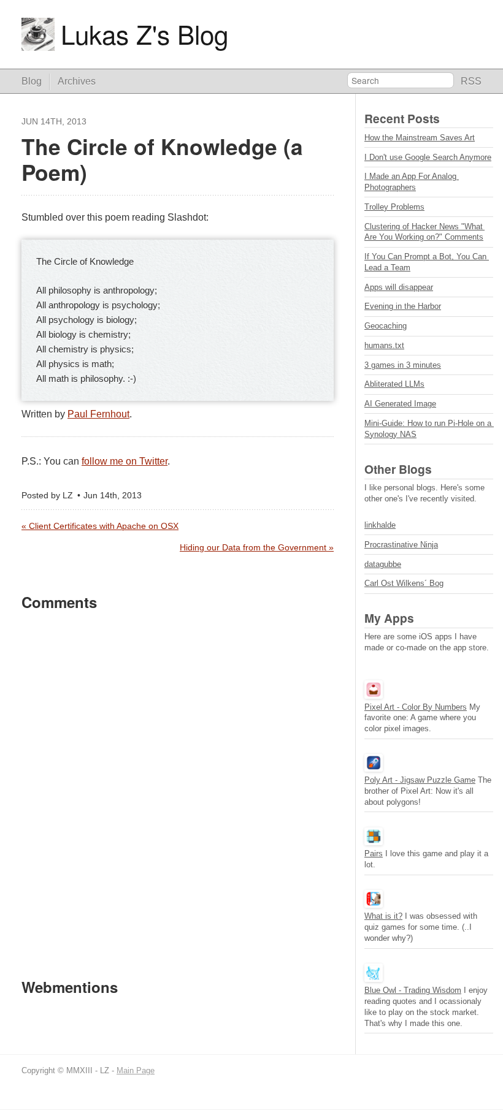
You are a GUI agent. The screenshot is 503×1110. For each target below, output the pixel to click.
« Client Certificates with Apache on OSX (100, 526)
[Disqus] (177, 794)
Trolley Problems (394, 206)
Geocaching (385, 325)
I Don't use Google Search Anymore (427, 157)
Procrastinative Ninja (401, 544)
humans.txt (384, 345)
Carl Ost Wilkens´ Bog (403, 583)
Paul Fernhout (98, 414)
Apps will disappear (398, 287)
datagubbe (382, 564)
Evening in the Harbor (402, 306)
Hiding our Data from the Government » (257, 547)
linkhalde (380, 525)
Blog (31, 81)
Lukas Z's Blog (144, 34)
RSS (471, 81)
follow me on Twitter (124, 461)
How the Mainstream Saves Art (419, 137)
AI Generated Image (400, 403)
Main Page (136, 1070)
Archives (77, 81)
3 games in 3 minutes (402, 365)
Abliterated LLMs (394, 384)
